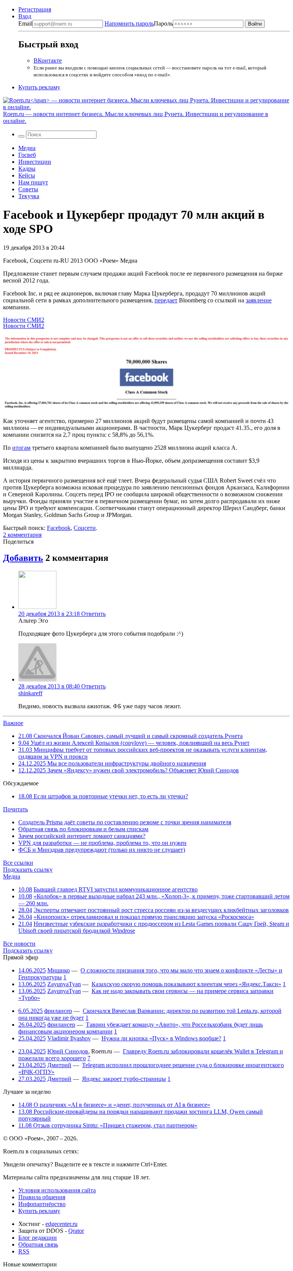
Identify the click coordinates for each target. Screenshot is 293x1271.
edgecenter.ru (61, 1224)
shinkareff (30, 693)
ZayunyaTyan (64, 984)
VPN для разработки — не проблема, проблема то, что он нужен (102, 843)
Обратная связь (38, 1244)
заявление (259, 300)
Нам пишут (33, 182)
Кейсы (26, 175)
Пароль (139, 23)
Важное (13, 723)
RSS (23, 1251)
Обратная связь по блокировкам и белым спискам (83, 829)
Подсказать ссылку (28, 869)
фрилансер (58, 1011)
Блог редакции (37, 1237)
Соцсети (85, 528)
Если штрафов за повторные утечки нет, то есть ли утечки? (103, 796)
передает (166, 300)
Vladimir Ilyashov (69, 1038)
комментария (22, 534)
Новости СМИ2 (23, 320)
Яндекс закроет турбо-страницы (124, 1079)
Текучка (28, 196)
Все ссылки (18, 862)
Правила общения (41, 1197)
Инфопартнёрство (42, 1204)
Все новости (19, 943)
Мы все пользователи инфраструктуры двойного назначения (112, 763)
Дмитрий (59, 1065)
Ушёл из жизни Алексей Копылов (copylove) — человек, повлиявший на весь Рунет (134, 743)
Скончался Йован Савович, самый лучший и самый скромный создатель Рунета (130, 736)
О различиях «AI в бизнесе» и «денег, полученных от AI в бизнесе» (114, 1104)
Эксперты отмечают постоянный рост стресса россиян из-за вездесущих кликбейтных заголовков (161, 910)
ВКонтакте (48, 60)
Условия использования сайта (57, 1190)
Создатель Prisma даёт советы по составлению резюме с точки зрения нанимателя (124, 822)
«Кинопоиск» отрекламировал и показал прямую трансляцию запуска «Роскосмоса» (144, 917)
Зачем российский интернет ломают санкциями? (81, 836)
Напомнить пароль (129, 23)
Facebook (59, 528)
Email (25, 23)
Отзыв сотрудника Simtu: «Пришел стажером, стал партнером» (107, 1125)
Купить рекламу (39, 87)
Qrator (76, 1230)
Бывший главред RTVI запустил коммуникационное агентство (116, 889)
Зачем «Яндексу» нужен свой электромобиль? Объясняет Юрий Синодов (128, 770)
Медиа (26, 148)
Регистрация (34, 9)
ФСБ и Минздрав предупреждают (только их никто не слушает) (101, 849)
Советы (28, 189)
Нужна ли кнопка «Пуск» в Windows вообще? (161, 1038)
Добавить (23, 558)
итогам (21, 447)
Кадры (26, 168)
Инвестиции (34, 161)
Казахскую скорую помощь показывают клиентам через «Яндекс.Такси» (186, 984)
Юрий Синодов (67, 1051)
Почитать (15, 809)
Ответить (93, 613)
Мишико (58, 970)
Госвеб (27, 155)
